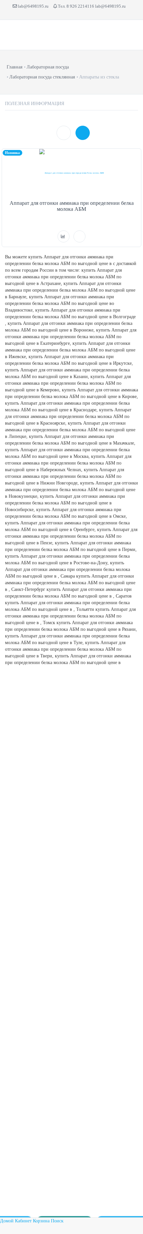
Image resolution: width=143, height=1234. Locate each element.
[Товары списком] (64, 133)
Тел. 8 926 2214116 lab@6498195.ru (91, 6)
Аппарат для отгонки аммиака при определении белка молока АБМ (72, 206)
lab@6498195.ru (33, 6)
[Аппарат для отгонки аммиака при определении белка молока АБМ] (71, 173)
